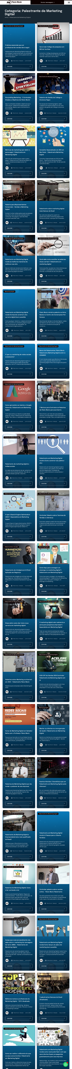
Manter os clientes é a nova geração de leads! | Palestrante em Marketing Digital (52, 731)
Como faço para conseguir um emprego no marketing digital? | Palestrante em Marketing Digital (51, 570)
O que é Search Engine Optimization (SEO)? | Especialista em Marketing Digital (17, 517)
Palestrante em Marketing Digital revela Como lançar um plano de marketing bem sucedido (51, 945)
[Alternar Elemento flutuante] (65, 1064)
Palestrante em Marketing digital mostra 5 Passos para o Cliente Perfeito (51, 835)
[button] (68, 2)
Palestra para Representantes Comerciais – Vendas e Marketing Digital (16, 207)
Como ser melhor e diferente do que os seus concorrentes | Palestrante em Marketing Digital (18, 1056)
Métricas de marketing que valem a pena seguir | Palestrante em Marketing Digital (17, 152)
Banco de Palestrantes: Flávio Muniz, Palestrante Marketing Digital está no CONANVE (52, 353)
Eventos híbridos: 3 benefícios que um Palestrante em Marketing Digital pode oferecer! (53, 784)
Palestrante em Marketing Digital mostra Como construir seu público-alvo (52, 461)
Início (6, 17)
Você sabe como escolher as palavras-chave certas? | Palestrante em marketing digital (53, 262)
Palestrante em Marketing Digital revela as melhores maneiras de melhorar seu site (16, 262)
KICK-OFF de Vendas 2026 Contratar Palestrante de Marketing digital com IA (52, 678)
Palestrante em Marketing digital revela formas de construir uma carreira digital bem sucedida (16, 315)
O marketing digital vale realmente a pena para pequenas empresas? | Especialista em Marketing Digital (52, 625)
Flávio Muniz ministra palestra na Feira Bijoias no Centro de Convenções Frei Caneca (53, 315)
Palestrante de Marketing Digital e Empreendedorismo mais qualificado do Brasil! (18, 837)
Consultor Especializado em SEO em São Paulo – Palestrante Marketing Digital (52, 152)
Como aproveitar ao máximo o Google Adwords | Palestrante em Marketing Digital (18, 408)
